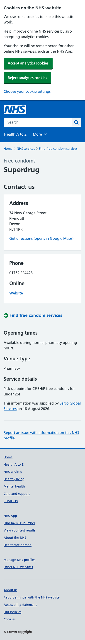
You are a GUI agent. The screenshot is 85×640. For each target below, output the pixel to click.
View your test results (19, 530)
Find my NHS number (19, 523)
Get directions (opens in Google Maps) (41, 238)
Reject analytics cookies (27, 77)
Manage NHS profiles (19, 560)
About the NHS (15, 538)
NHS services (26, 149)
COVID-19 (11, 501)
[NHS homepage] (15, 109)
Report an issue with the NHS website (32, 597)
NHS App (10, 516)
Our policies (12, 612)
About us (10, 590)
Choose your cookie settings (27, 91)
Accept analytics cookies (28, 63)
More (39, 134)
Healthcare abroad (18, 545)
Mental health (14, 486)
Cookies (9, 619)
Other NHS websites (18, 567)
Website (16, 293)
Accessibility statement (20, 605)
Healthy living (14, 479)
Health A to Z (15, 134)
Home (8, 149)
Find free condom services (58, 149)
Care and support (17, 494)
